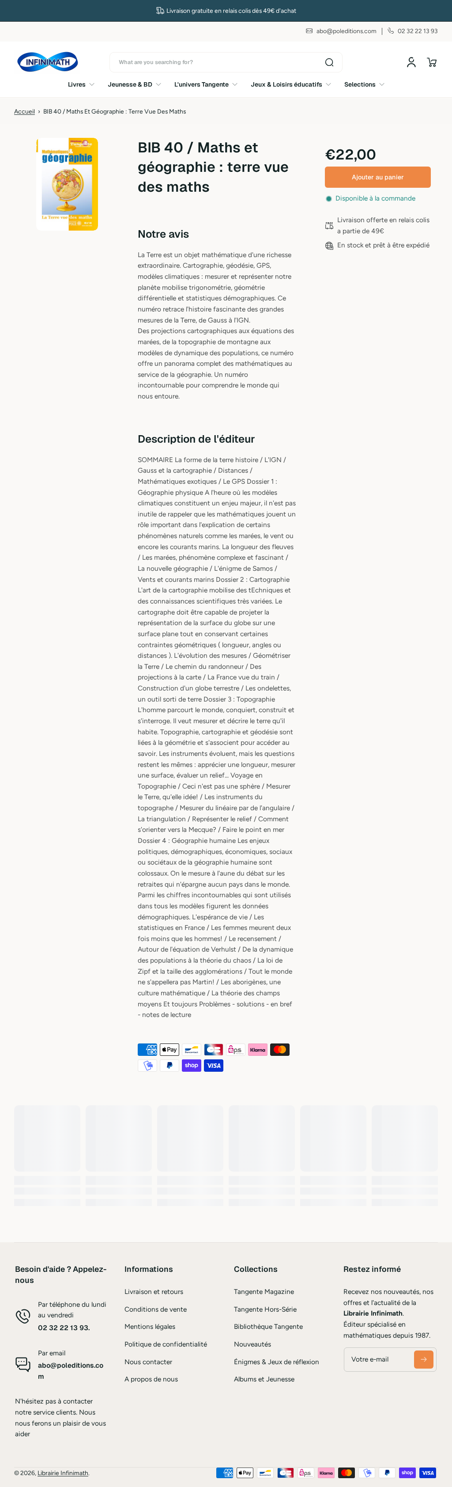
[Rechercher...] (329, 62)
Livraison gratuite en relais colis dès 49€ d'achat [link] (231, 10)
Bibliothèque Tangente (268, 1326)
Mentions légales (149, 1326)
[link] (84, 84)
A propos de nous (151, 1379)
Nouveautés (252, 1344)
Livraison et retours (153, 1291)
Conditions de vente (155, 1309)
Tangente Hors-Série (265, 1309)
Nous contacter (148, 1362)
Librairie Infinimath (63, 1472)
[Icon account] (411, 62)
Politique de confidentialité (165, 1344)
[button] (432, 62)
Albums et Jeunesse (264, 1379)
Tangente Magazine (264, 1291)
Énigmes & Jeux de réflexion (276, 1362)
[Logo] (47, 62)
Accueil (24, 111)
